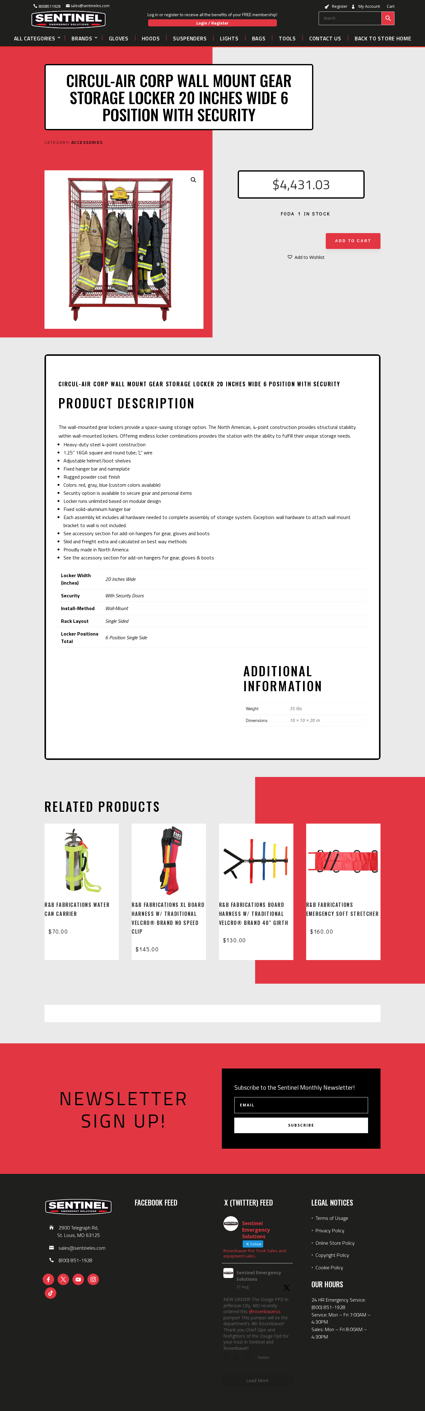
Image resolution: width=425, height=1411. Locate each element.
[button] (193, 180)
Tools (287, 38)
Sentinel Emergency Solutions (258, 1276)
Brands (82, 38)
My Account (369, 6)
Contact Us (325, 38)
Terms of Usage (331, 1218)
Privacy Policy (329, 1230)
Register (340, 6)
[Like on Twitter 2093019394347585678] (250, 1358)
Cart (391, 6)
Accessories (87, 142)
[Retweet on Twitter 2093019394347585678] (238, 1358)
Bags (259, 38)
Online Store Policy (335, 1243)
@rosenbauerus (265, 1311)
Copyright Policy (332, 1255)
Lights (229, 38)
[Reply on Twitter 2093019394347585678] (227, 1358)
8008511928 (49, 6)
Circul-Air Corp (58, 163)
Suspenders (190, 38)
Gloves (118, 38)
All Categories (34, 38)
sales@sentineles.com (90, 5)
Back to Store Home (383, 38)
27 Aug (242, 1286)
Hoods (151, 38)
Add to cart (353, 241)
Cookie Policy (329, 1267)
